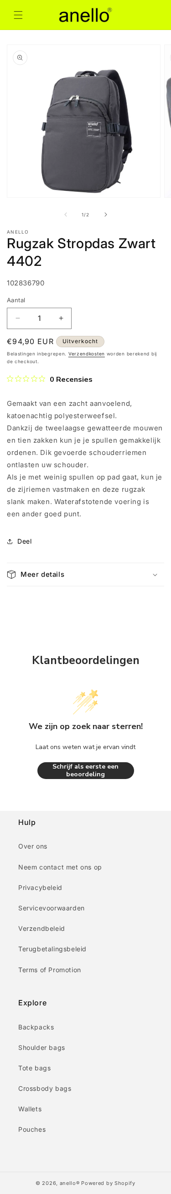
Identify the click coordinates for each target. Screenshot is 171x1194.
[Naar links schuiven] (66, 215)
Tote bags (34, 1068)
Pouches (32, 1129)
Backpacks (36, 1027)
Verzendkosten (86, 353)
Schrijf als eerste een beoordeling (85, 770)
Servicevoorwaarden (51, 908)
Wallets (29, 1109)
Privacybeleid (40, 887)
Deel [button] (24, 541)
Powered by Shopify (108, 1183)
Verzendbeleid (41, 928)
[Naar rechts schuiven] (106, 215)
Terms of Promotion (49, 970)
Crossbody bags (44, 1088)
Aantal (16, 300)
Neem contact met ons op (60, 867)
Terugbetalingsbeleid (52, 949)
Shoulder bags (41, 1047)
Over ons (32, 846)
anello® (70, 1183)
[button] (18, 15)
